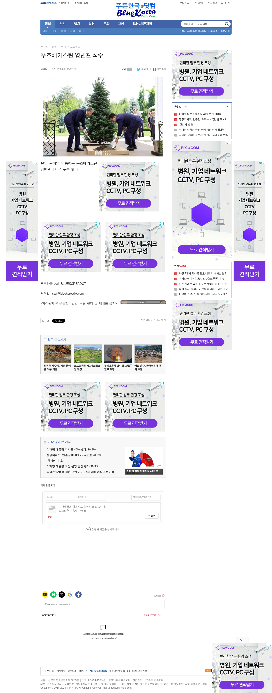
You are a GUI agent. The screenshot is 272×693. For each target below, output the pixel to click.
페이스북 (159, 69)
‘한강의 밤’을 (55, 460)
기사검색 (227, 24)
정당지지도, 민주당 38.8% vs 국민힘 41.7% (74, 455)
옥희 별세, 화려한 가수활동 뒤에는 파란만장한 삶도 (203, 289)
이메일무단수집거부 (137, 671)
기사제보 (212, 3)
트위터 (142, 69)
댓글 (125, 69)
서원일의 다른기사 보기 (153, 319)
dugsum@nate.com (121, 687)
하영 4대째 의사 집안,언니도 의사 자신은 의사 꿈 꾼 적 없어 (203, 273)
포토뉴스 (75, 46)
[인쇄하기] (47, 320)
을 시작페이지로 (54, 3)
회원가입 (225, 30)
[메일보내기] (43, 320)
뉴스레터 (225, 3)
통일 (54, 46)
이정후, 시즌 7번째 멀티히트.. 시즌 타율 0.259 (203, 294)
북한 (63, 30)
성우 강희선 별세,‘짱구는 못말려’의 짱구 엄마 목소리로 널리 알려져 (203, 284)
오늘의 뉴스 (185, 3)
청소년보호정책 (117, 671)
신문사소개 (48, 671)
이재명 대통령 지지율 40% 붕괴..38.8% (71, 449)
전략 (72, 30)
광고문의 (72, 671)
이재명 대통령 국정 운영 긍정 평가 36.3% (72, 466)
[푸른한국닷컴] (136, 10)
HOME (44, 46)
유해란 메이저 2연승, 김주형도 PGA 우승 (201, 278)
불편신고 (83, 671)
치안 (81, 30)
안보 (54, 30)
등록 (153, 515)
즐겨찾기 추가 (81, 3)
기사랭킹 (199, 3)
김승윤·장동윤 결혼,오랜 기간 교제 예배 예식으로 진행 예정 (203, 135)
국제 (45, 30)
